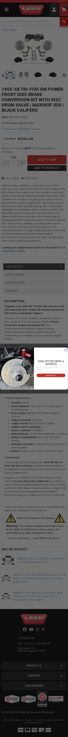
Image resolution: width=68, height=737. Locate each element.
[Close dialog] (65, 349)
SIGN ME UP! (51, 375)
